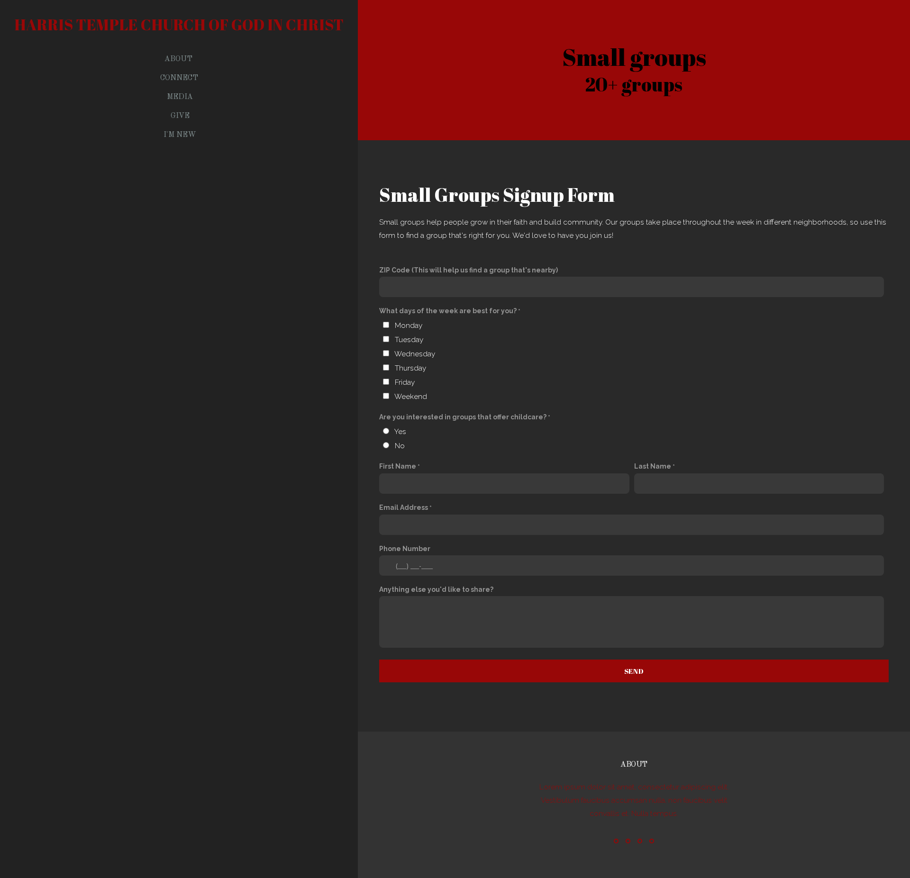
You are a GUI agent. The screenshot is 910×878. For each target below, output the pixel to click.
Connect (180, 78)
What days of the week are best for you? (448, 311)
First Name (397, 466)
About (179, 59)
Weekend (410, 396)
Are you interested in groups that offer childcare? (462, 417)
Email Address (403, 507)
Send (634, 671)
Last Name (652, 466)
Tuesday (409, 339)
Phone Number (404, 548)
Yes (400, 431)
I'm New (180, 135)
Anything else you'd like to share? (436, 589)
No (400, 446)
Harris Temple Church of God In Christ (179, 24)
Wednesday (414, 354)
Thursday (410, 368)
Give (180, 116)
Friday (405, 382)
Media (180, 97)
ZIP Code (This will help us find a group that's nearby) (468, 270)
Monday (408, 325)
